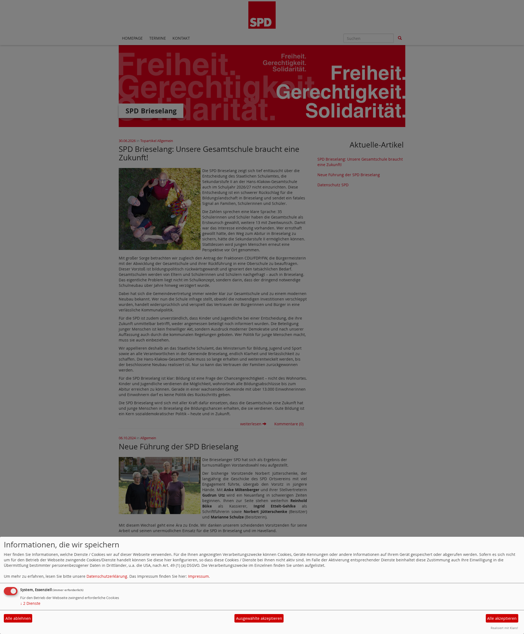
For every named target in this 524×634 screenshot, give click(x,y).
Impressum (198, 576)
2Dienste (30, 603)
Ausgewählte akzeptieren (259, 618)
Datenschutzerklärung (107, 576)
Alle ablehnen (18, 618)
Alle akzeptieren (502, 618)
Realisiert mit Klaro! (504, 628)
